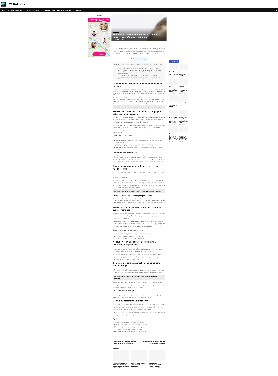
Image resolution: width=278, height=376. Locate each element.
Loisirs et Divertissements (33, 10)
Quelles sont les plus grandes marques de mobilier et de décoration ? (173, 120)
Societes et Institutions (15, 10)
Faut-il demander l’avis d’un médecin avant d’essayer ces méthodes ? (129, 331)
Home (3, 10)
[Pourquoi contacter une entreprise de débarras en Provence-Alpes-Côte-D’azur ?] (183, 129)
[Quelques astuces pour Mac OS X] (183, 98)
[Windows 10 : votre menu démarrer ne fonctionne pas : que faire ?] (183, 82)
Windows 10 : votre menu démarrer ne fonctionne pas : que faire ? (183, 89)
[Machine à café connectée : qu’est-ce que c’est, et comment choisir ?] (183, 113)
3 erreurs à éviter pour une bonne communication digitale (183, 73)
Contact (78, 10)
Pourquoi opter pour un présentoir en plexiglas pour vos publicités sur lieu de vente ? (173, 136)
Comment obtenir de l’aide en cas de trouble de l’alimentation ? (139, 365)
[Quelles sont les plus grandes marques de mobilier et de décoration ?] (173, 113)
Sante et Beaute (116, 32)
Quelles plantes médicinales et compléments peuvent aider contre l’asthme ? (131, 324)
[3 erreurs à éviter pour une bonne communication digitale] (183, 67)
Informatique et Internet (64, 10)
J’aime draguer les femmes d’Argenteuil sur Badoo (173, 104)
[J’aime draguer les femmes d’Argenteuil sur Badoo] (173, 98)
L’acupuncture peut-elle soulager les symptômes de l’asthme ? (128, 329)
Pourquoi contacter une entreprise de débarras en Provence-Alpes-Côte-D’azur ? (183, 136)
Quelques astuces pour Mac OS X (183, 103)
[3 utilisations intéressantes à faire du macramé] (173, 67)
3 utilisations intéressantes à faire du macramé (173, 73)
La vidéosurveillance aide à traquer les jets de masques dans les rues (173, 89)
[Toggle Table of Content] (144, 59)
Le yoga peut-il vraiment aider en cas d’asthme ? (124, 326)
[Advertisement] (179, 35)
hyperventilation (123, 225)
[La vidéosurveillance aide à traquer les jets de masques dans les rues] (173, 82)
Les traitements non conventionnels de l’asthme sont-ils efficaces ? (129, 322)
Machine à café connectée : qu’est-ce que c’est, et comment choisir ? (183, 120)
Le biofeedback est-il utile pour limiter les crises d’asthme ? (127, 327)
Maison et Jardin (50, 10)
